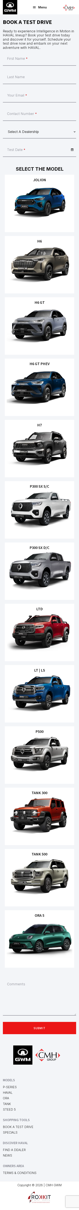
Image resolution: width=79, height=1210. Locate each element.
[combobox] (39, 150)
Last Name (16, 77)
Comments (16, 984)
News (7, 1155)
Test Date (16, 150)
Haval (7, 1092)
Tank (7, 1104)
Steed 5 (9, 1109)
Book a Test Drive (18, 1127)
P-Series (10, 1087)
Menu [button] (42, 7)
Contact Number (22, 114)
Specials (10, 1132)
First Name (17, 59)
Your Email (17, 95)
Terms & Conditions (19, 1173)
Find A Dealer (14, 1150)
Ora (6, 1098)
